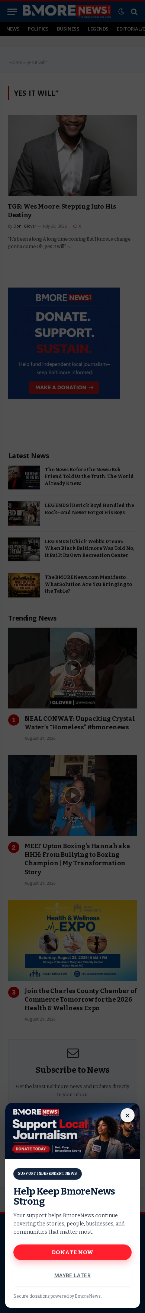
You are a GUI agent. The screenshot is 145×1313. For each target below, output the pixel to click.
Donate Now (73, 1252)
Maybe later (72, 1275)
